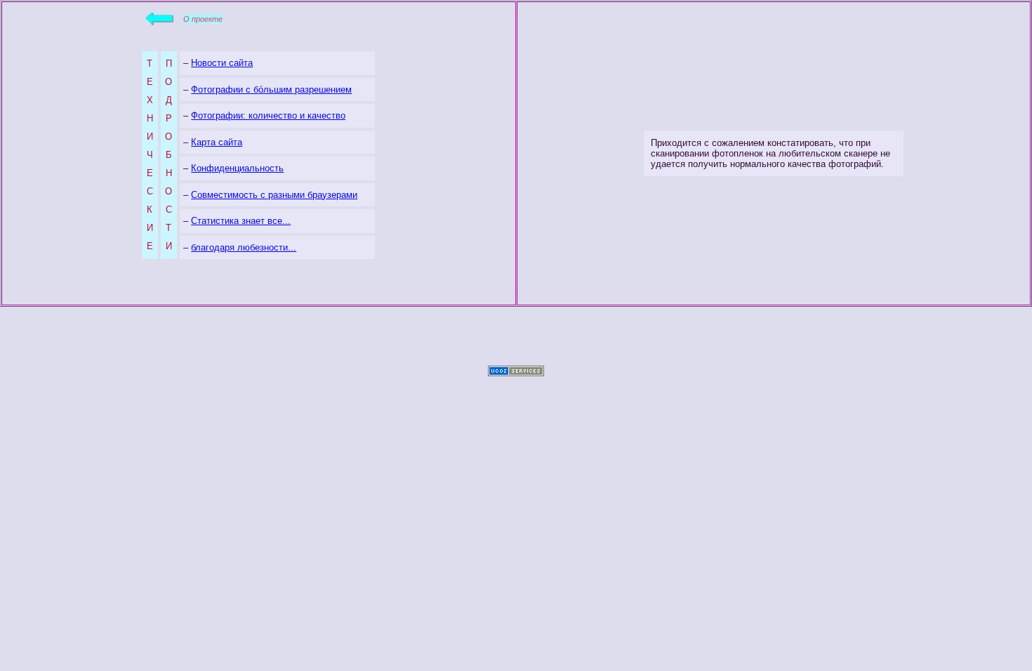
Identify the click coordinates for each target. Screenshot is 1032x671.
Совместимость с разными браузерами (274, 195)
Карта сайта (216, 142)
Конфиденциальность (237, 168)
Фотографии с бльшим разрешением (271, 89)
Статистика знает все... (241, 220)
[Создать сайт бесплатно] (516, 372)
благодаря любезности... (243, 247)
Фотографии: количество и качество (268, 115)
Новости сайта (222, 63)
